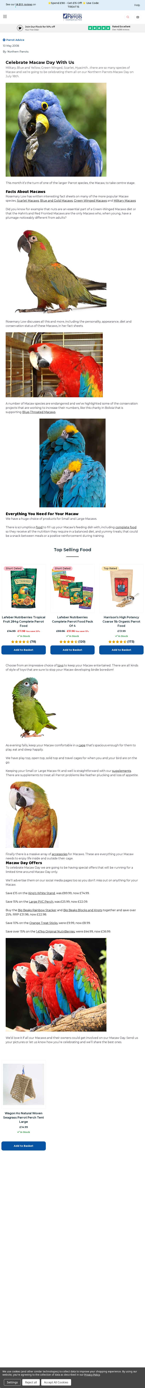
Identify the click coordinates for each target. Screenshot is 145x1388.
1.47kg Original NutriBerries (55, 931)
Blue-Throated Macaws (38, 412)
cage (82, 745)
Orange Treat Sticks (43, 923)
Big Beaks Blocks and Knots (82, 910)
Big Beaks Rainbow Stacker (37, 910)
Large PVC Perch (41, 901)
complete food (126, 527)
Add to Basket (23, 649)
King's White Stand (41, 893)
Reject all (31, 1382)
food (39, 527)
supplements (121, 771)
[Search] (128, 18)
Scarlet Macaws (28, 200)
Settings (12, 1382)
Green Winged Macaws (90, 200)
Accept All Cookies (56, 1382)
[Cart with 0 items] (137, 18)
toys (60, 665)
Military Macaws (125, 200)
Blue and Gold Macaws (56, 200)
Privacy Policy (92, 1374)
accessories (59, 854)
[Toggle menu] (5, 16)
